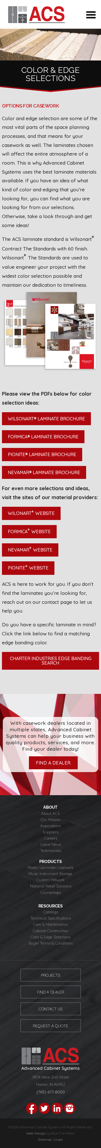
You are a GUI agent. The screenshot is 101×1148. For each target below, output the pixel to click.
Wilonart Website (31, 513)
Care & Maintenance (50, 924)
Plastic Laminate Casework (50, 867)
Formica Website (29, 531)
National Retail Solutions (50, 886)
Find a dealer (53, 763)
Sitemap (45, 1139)
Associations (50, 825)
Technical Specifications (50, 918)
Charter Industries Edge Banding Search (51, 661)
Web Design (36, 1133)
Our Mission (51, 819)
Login (58, 1139)
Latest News (50, 844)
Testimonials (50, 850)
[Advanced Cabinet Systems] (36, 21)
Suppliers (50, 831)
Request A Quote (50, 1025)
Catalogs (50, 911)
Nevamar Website (30, 549)
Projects (50, 975)
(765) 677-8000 (50, 1091)
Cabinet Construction (50, 930)
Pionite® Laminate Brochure (42, 454)
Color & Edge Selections (50, 936)
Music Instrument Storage (50, 873)
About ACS (50, 813)
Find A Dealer (50, 992)
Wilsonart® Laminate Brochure (46, 418)
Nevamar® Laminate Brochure (44, 472)
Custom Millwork (50, 879)
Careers (50, 838)
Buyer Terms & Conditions (51, 943)
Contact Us (51, 1008)
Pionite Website (28, 567)
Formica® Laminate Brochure (43, 437)
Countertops (50, 892)
